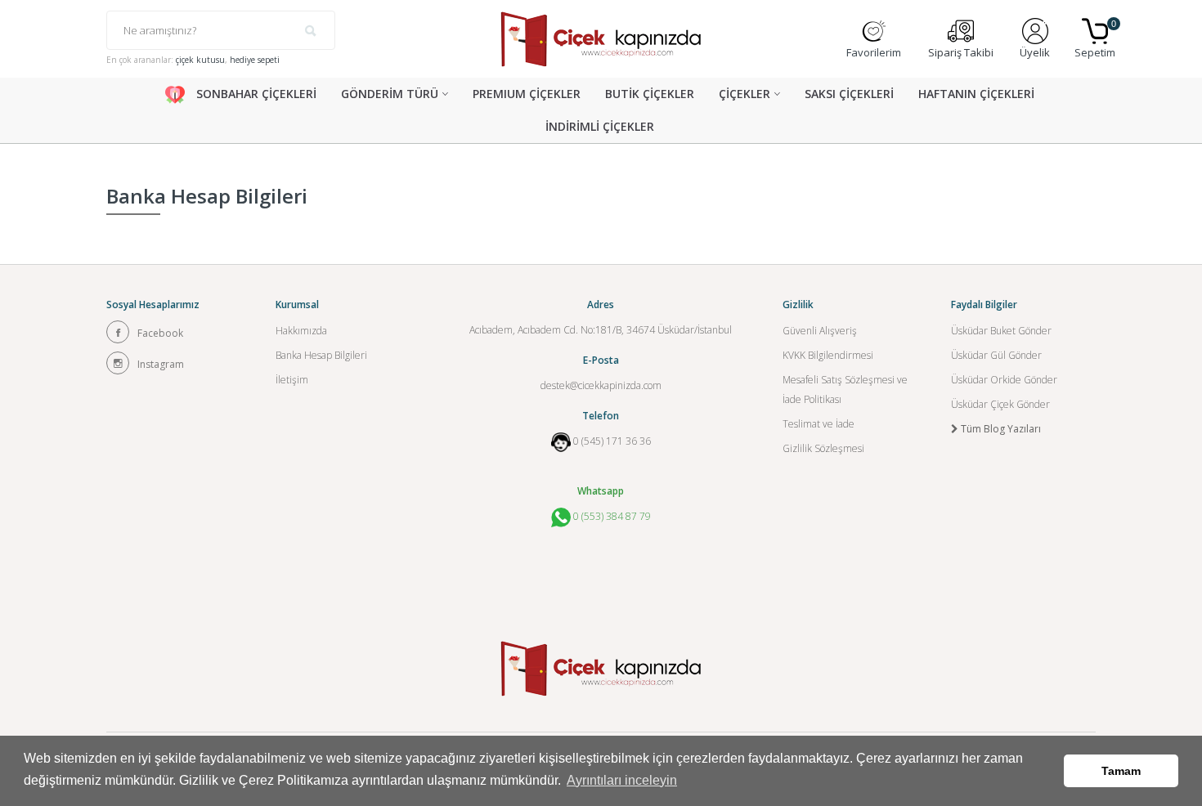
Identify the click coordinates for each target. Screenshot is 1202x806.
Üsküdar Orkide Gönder (1004, 380)
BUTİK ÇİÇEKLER (649, 93)
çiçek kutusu (200, 59)
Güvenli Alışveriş (820, 331)
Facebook (160, 333)
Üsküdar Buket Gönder (1001, 331)
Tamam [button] (1121, 770)
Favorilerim (873, 52)
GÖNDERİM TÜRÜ (389, 93)
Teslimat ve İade (818, 424)
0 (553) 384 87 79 (611, 516)
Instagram (160, 364)
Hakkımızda (301, 331)
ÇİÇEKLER (744, 93)
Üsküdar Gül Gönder (996, 355)
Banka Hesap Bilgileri (321, 355)
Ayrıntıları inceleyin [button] (622, 780)
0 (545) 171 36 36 (612, 441)
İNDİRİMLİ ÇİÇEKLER (599, 126)
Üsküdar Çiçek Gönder (1000, 404)
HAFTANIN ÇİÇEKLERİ (976, 93)
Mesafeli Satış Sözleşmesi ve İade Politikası (845, 389)
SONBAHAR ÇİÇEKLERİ (254, 93)
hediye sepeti (255, 59)
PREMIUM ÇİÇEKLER (527, 93)
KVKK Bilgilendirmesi (828, 355)
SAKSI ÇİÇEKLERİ (849, 93)
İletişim (292, 380)
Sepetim (1094, 39)
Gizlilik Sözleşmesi (823, 448)
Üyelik (1035, 52)
